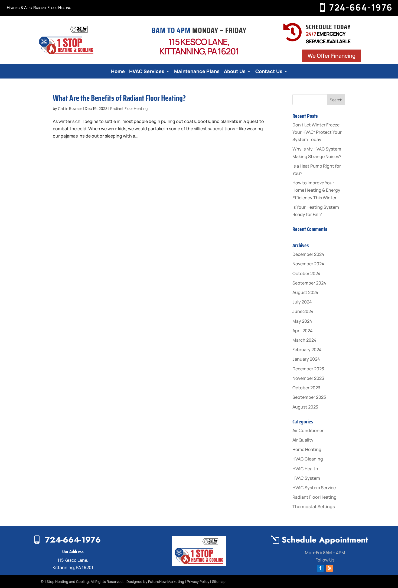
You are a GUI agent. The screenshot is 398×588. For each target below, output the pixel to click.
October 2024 (306, 273)
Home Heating (306, 449)
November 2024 (308, 264)
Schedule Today (328, 27)
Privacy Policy (198, 581)
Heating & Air (18, 7)
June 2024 (303, 311)
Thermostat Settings (313, 506)
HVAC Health (305, 469)
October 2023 (306, 388)
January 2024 (306, 359)
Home (118, 71)
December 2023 (308, 369)
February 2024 (307, 349)
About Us (235, 71)
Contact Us (268, 71)
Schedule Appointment (325, 539)
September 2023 (309, 397)
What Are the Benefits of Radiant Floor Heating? (119, 98)
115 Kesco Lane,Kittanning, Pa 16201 (199, 46)
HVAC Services (146, 71)
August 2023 (305, 407)
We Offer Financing (331, 55)
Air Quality (303, 440)
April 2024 (302, 331)
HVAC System (306, 478)
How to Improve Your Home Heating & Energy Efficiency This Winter (316, 190)
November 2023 (308, 378)
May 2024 (302, 321)
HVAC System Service (314, 488)
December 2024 (308, 254)
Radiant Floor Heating (129, 108)
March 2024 (304, 340)
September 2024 (309, 283)
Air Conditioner (308, 430)
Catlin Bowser (70, 108)
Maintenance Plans (197, 71)
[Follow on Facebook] (320, 568)
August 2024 (305, 292)
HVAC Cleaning (307, 459)
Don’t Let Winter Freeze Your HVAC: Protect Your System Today (317, 132)
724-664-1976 (361, 7)
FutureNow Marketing (166, 581)
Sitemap (219, 581)
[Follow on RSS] (329, 568)
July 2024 (302, 302)
